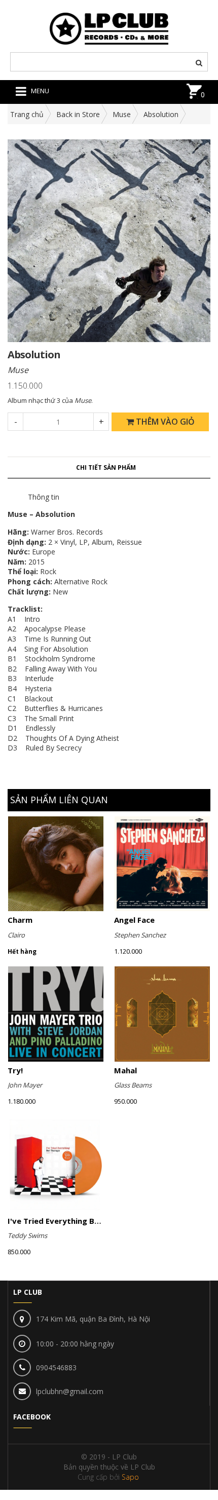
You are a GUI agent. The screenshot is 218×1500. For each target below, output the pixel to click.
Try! (15, 1070)
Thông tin (43, 497)
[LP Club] (109, 27)
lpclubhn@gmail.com (69, 1391)
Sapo (130, 1477)
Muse (122, 114)
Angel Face (134, 920)
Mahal (125, 1070)
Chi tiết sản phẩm (106, 467)
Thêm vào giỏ (164, 421)
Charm (20, 920)
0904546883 (56, 1367)
